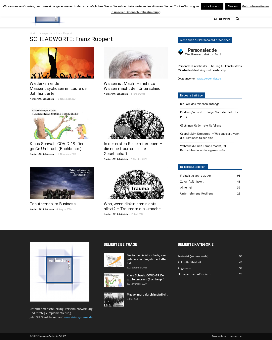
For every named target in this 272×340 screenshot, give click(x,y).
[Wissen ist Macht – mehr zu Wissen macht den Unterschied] (136, 63)
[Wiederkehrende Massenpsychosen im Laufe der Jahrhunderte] (62, 63)
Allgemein (222, 19)
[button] (237, 19)
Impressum (236, 336)
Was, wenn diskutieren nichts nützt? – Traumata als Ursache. (133, 206)
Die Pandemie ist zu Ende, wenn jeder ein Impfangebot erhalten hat (147, 259)
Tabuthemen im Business (53, 203)
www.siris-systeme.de (78, 317)
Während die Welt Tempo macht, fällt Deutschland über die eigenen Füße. (204, 148)
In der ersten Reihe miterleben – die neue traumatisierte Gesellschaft (133, 148)
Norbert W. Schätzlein (42, 98)
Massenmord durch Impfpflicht (147, 294)
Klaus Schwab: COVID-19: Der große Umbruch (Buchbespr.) (57, 146)
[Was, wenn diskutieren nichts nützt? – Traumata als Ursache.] (136, 183)
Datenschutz (219, 336)
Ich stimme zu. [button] (212, 6)
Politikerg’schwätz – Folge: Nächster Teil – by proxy (209, 114)
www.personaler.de (209, 78)
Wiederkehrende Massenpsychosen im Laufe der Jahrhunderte (59, 88)
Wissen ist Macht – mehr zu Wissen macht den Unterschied (132, 86)
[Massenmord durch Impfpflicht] (114, 300)
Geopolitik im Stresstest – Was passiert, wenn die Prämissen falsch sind (210, 136)
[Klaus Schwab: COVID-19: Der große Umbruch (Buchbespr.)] (62, 123)
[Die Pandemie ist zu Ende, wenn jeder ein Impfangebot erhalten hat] (114, 260)
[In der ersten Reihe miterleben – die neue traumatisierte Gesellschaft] (136, 123)
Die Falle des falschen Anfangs (199, 104)
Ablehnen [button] (233, 6)
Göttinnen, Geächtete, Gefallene (200, 125)
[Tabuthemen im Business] (62, 183)
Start (32, 33)
